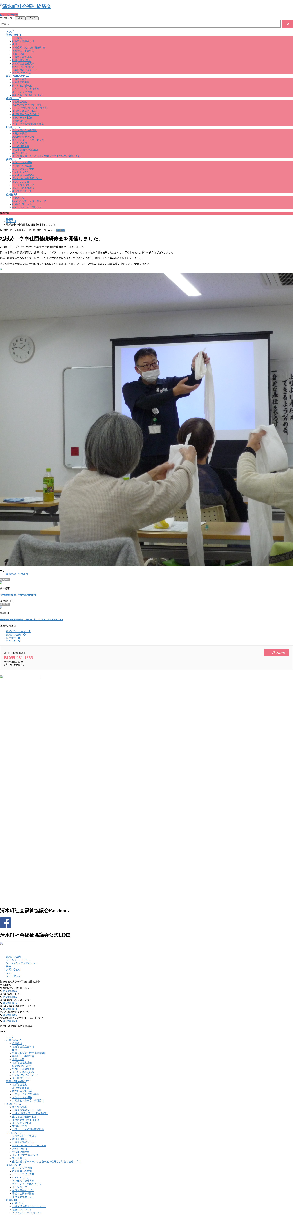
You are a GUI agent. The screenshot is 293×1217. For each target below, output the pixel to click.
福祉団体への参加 (22, 165)
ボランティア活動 (22, 92)
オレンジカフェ (20, 181)
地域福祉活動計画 (22, 57)
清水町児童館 (19, 143)
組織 (14, 44)
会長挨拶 (17, 38)
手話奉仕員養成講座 (23, 188)
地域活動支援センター (24, 137)
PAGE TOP (284, 1177)
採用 (8, 966)
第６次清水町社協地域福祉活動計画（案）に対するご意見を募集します (31, 619)
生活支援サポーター (23, 191)
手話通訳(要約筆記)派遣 (25, 149)
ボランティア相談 (22, 117)
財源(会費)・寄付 (21, 60)
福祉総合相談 (19, 101)
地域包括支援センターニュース (29, 201)
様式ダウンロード (17, 631)
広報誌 (10, 1200)
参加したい (12, 1164)
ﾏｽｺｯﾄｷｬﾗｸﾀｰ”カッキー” (25, 70)
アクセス (12, 641)
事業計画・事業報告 (23, 50)
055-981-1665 (10, 991)
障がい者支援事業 (22, 85)
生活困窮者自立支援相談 (25, 114)
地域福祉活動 (19, 79)
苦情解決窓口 (19, 121)
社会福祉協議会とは (23, 41)
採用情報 (12, 638)
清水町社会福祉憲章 (23, 63)
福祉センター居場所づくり (27, 178)
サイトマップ (13, 976)
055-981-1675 (10, 1003)
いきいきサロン (20, 172)
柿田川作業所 (19, 133)
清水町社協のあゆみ (23, 66)
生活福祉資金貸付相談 (24, 111)
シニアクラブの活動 (23, 169)
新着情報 (60, 230)
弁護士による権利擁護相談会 (28, 124)
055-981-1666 (10, 997)
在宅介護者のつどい (23, 185)
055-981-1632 (10, 1021)
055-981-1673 (10, 1009)
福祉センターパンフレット (27, 207)
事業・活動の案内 (16, 1081)
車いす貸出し (19, 153)
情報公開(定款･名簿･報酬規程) (28, 47)
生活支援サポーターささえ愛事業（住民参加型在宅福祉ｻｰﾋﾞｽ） (47, 156)
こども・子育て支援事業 (25, 88)
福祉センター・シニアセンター (29, 140)
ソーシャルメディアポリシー (22, 963)
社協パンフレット (22, 204)
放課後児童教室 (20, 146)
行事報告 (23, 574)
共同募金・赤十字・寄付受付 (28, 95)
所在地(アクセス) (21, 72)
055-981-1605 (10, 1015)
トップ (9, 1037)
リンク (9, 972)
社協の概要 (12, 1040)
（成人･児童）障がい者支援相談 (30, 108)
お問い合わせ (13, 969)
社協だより (18, 197)
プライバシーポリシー (18, 960)
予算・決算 (18, 54)
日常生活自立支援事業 (24, 130)
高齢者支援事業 (20, 82)
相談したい (12, 1104)
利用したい (12, 1132)
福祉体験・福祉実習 (23, 175)
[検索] (287, 24)
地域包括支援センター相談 (27, 104)
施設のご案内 (14, 634)
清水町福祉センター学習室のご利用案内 (18, 595)
